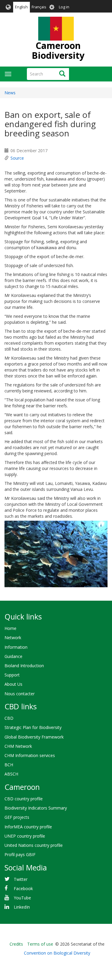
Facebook (23, 888)
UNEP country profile (24, 836)
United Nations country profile (33, 845)
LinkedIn (22, 907)
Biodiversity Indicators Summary (35, 808)
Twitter (20, 879)
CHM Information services (29, 755)
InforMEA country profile (28, 827)
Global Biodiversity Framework (34, 737)
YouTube (22, 898)
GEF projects (16, 817)
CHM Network (18, 746)
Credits (16, 944)
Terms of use (40, 944)
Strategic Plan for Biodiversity (33, 727)
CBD (8, 718)
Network (12, 637)
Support (12, 675)
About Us (13, 684)
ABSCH (11, 774)
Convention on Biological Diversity (57, 953)
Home (10, 628)
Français (39, 7)
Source (17, 158)
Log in (64, 7)
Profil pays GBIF (20, 854)
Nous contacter (19, 693)
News (10, 92)
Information (15, 647)
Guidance (13, 656)
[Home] (56, 29)
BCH (8, 764)
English (21, 7)
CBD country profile (23, 798)
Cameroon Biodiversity (58, 50)
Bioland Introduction (24, 665)
